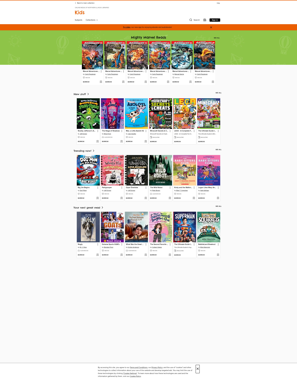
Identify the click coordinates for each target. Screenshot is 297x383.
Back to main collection (85, 3)
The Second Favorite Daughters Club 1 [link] (159, 244)
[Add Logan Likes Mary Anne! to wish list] (217, 198)
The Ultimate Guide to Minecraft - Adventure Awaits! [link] (207, 131)
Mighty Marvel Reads (148, 37)
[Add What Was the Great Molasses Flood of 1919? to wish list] (145, 255)
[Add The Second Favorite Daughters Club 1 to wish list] (169, 255)
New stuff (80, 94)
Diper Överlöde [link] (132, 188)
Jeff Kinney (83, 134)
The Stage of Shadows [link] (111, 131)
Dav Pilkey (83, 190)
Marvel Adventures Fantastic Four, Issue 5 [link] (113, 71)
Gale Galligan (204, 190)
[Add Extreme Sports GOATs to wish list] (121, 255)
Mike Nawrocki (205, 247)
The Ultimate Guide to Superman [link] (183, 244)
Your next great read (87, 207)
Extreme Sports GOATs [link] (110, 244)
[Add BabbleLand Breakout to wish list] (217, 255)
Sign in (215, 20)
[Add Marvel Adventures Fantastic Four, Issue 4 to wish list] (145, 82)
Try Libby (126, 27)
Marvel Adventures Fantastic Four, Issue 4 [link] (136, 71)
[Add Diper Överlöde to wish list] (145, 198)
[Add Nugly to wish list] (97, 255)
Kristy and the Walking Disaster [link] (183, 188)
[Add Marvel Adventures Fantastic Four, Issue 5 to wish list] (123, 82)
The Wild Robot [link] (156, 188)
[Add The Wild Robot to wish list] (169, 198)
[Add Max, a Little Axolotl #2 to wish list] (145, 141)
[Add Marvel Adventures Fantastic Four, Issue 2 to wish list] (168, 82)
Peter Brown (156, 190)
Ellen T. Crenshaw (182, 190)
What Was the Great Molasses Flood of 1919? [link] (135, 244)
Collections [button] (91, 20)
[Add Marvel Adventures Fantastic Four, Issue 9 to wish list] (100, 82)
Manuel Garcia (179, 74)
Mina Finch (107, 134)
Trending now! (83, 150)
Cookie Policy (135, 376)
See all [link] (217, 38)
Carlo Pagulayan (90, 74)
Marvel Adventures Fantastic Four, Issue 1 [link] (203, 71)
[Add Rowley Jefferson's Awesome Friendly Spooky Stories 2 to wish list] (97, 141)
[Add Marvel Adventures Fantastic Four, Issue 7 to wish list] (190, 82)
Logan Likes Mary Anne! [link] (207, 188)
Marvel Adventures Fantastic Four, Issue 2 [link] (158, 71)
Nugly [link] (80, 244)
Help (218, 3)
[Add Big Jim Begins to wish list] (97, 198)
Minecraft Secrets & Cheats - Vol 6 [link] (159, 131)
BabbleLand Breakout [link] (206, 244)
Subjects (78, 20)
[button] (194, 20)
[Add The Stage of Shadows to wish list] (121, 141)
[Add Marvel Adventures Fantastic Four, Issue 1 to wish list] (212, 82)
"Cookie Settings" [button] (130, 373)
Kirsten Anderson (133, 247)
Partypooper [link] (107, 188)
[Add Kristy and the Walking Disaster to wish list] (193, 198)
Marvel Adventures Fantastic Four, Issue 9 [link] (91, 71)
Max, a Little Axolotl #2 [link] (135, 131)
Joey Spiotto (132, 134)
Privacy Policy (157, 367)
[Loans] (204, 20)
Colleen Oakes (157, 247)
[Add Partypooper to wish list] (121, 198)
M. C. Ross (83, 247)
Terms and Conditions (138, 367)
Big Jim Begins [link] (84, 188)
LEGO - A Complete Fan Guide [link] (183, 131)
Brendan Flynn (108, 247)
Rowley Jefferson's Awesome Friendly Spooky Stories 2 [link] (87, 131)
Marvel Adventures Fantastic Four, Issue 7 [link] (181, 71)
